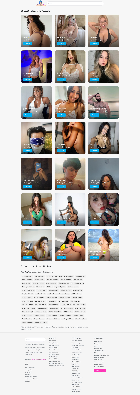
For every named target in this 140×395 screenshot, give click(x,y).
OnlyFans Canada (53, 290)
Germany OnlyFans (66, 279)
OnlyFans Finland (27, 297)
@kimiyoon (94, 37)
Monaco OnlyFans (64, 283)
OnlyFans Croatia (40, 294)
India (92, 216)
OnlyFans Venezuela (65, 315)
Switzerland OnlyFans (41, 322)
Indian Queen (61, 144)
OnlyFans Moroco (66, 304)
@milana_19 (61, 73)
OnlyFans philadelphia (67, 308)
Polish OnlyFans (27, 319)
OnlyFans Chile (77, 290)
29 (44, 266)
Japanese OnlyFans (38, 283)
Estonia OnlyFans (27, 279)
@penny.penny (28, 73)
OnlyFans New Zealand (28, 308)
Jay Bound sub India (30, 144)
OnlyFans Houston (27, 301)
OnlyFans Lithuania (27, 304)
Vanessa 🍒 (61, 251)
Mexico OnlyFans (51, 283)
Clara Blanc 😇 (28, 216)
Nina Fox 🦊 (94, 144)
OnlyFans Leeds (75, 301)
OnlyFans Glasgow (64, 297)
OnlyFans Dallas (52, 294)
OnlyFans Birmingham (28, 290)
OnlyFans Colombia (27, 294)
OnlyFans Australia (73, 287)
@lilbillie (93, 73)
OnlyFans (49, 287)
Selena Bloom (61, 109)
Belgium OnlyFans (52, 276)
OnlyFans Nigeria (42, 308)
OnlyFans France (39, 297)
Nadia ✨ (26, 37)
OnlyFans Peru (54, 308)
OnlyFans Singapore (40, 312)
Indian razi (60, 216)
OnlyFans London (53, 304)
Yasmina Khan (95, 180)
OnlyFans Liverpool (40, 304)
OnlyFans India (52, 301)
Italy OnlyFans (26, 283)
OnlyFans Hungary (40, 301)
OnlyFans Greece (77, 297)
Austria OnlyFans (39, 276)
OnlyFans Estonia (77, 294)
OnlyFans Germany (51, 297)
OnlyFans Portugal (27, 312)
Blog (60, 276)
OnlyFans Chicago (66, 290)
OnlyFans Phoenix (80, 308)
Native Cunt (61, 180)
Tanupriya (26, 251)
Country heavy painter (98, 109)
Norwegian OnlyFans (28, 287)
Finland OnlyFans (39, 279)
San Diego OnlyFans (67, 319)
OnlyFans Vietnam (78, 315)
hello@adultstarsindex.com (39, 359)
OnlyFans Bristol (41, 290)
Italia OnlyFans (77, 279)
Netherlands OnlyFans (77, 283)
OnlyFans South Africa (55, 312)
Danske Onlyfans (80, 276)
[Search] (101, 3)
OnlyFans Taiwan (27, 315)
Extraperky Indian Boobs (98, 251)
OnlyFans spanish (80, 312)
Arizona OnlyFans (27, 276)
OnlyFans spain (68, 312)
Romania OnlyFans (39, 319)
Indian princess (28, 180)
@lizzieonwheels (29, 109)
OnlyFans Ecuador (64, 294)
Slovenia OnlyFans (80, 319)
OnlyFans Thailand (39, 315)
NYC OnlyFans (40, 287)
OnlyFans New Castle (79, 304)
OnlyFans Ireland (63, 301)
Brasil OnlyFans (68, 276)
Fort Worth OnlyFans (52, 279)
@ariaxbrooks (61, 37)
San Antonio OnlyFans (53, 319)
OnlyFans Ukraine (52, 315)
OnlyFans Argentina (60, 287)
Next (49, 266)
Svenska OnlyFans (27, 322)
